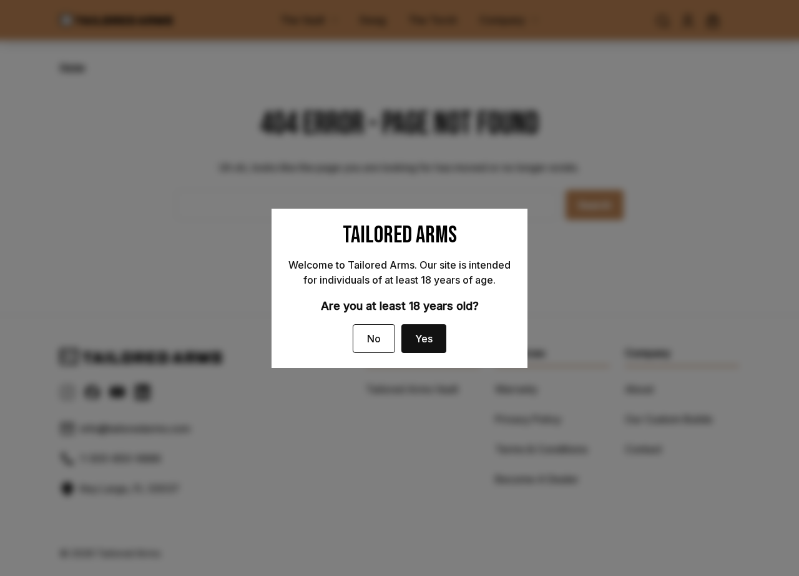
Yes (424, 338)
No (374, 338)
